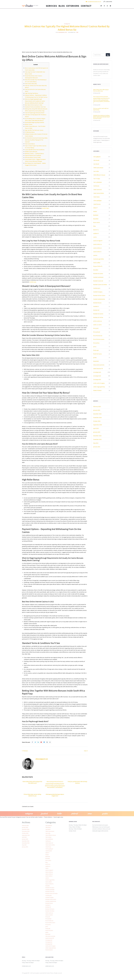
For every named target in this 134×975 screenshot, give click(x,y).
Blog (62, 5)
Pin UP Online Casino (98, 339)
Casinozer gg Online (98, 259)
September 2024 (97, 425)
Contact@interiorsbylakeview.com (94, 1)
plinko (94, 357)
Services (51, 5)
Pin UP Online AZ (97, 335)
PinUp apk (96, 350)
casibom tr (96, 233)
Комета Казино (97, 390)
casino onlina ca (97, 244)
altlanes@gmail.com (62, 32)
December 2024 (97, 414)
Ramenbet (96, 361)
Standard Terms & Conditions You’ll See (35, 107)
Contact (86, 5)
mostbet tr (96, 306)
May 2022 (95, 443)
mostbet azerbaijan (98, 277)
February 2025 (97, 406)
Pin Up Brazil (96, 332)
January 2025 (96, 410)
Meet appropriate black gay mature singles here (55, 795)
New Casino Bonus (30, 144)
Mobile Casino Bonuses (31, 151)
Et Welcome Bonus (30, 132)
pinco (94, 346)
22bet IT (95, 208)
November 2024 (97, 417)
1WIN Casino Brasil (98, 167)
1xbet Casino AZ (97, 189)
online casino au (97, 321)
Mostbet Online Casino (99, 295)
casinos (95, 255)
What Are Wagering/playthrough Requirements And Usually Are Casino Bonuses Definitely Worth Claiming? (35, 101)
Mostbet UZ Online (98, 317)
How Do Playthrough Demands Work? (34, 112)
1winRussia (96, 186)
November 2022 (97, 439)
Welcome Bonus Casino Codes (33, 157)
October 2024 (96, 421)
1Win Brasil (96, 160)
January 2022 (96, 446)
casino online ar (97, 248)
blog (94, 226)
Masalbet (95, 270)
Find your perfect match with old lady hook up (77, 782)
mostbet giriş (96, 288)
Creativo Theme (49, 973)
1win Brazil (96, 164)
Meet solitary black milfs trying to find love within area (32, 782)
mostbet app (32, 282)
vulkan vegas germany (99, 387)
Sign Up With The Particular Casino (34, 130)
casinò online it (97, 251)
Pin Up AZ (95, 328)
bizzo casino (96, 222)
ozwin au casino (97, 324)
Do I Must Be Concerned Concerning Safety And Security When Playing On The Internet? (36, 140)
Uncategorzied (97, 379)
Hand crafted (96, 262)
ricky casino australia (98, 365)
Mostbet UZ (96, 310)
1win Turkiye (96, 178)
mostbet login (45, 208)
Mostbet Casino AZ (98, 281)
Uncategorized (97, 376)
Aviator (95, 211)
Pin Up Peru (96, 343)
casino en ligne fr (97, 240)
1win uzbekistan (97, 182)
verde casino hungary (99, 383)
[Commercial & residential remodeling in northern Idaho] (30, 5)
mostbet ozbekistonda (99, 299)
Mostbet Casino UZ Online (100, 284)
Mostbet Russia (97, 303)
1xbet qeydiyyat (97, 200)
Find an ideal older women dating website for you (32, 795)
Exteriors (72, 5)
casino (95, 237)
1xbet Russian (97, 204)
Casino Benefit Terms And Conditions (34, 149)
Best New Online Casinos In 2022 (33, 105)
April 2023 (96, 428)
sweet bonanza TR (98, 368)
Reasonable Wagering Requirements (34, 122)
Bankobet (95, 215)
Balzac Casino (28, 124)
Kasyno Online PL (97, 266)
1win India (96, 171)
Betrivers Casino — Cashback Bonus (34, 153)
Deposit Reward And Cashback (33, 155)
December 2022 (97, 435)
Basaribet (95, 219)
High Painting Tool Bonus (31, 93)
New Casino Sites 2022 (31, 83)
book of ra (95, 229)
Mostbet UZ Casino (98, 313)
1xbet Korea (96, 197)
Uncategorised (67, 23)
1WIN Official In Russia (99, 175)
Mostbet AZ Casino (98, 273)
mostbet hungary (97, 292)
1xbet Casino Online (98, 193)
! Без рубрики (97, 156)
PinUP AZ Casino (97, 354)
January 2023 (96, 432)
